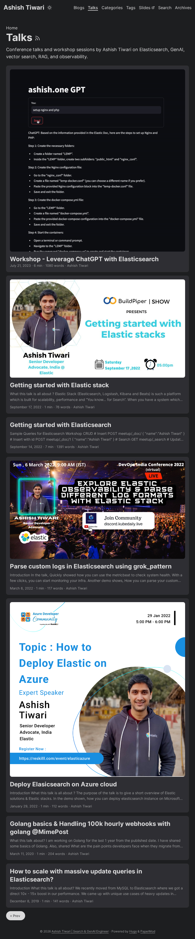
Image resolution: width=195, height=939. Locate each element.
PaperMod (147, 931)
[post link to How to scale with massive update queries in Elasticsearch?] (97, 885)
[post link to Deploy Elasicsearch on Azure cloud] (97, 705)
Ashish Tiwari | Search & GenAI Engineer (80, 931)
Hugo (133, 931)
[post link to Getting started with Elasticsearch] (97, 435)
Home (12, 27)
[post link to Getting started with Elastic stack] (97, 344)
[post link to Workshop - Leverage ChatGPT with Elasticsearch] (97, 169)
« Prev (15, 916)
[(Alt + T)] (49, 7)
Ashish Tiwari (24, 7)
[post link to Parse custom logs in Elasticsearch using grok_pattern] (97, 526)
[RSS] (37, 37)
